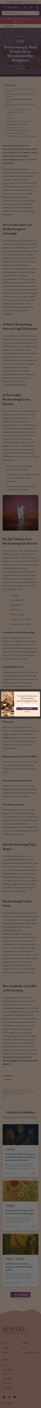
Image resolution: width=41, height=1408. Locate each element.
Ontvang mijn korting (27, 708)
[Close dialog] (39, 693)
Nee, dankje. (27, 711)
